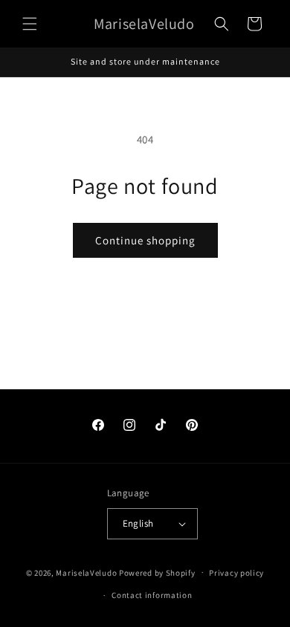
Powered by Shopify (157, 572)
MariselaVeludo (86, 572)
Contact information (152, 595)
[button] (29, 23)
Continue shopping (145, 240)
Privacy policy (236, 573)
